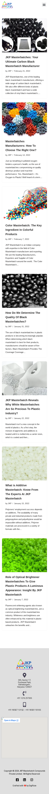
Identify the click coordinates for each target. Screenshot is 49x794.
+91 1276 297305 (24, 698)
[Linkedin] (24, 779)
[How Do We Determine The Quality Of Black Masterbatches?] (24, 291)
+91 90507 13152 (16, 710)
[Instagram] (31, 779)
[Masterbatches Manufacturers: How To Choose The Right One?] (24, 119)
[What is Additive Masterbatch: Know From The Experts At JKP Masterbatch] (24, 464)
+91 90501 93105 (33, 710)
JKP (9, 71)
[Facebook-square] (17, 779)
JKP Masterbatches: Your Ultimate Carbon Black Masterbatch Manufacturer (22, 62)
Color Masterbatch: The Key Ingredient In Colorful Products (23, 230)
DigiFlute (32, 786)
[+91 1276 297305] (24, 693)
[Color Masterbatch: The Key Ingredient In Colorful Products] (24, 203)
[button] (44, 4)
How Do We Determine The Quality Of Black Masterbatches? (22, 317)
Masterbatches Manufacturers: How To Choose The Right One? (20, 146)
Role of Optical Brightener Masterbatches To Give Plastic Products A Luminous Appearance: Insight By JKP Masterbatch (24, 586)
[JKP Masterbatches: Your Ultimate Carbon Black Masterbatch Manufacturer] (24, 35)
